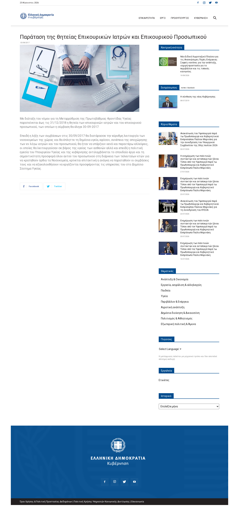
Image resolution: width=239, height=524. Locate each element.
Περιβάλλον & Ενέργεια (175, 301)
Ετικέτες (164, 380)
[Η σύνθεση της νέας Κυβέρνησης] (168, 101)
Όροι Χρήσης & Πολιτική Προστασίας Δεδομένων (46, 501)
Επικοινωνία (137, 501)
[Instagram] (204, 2)
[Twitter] (210, 2)
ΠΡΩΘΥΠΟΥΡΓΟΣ (180, 18)
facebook (191, 88)
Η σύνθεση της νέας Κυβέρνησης (197, 96)
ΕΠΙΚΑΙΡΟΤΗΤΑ (147, 18)
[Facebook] (198, 2)
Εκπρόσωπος (169, 87)
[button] (214, 18)
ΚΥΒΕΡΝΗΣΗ (201, 18)
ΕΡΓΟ (163, 18)
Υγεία (164, 296)
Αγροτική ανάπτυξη (172, 307)
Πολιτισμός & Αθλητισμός (177, 318)
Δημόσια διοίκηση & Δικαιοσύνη (180, 312)
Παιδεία (165, 290)
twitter (183, 88)
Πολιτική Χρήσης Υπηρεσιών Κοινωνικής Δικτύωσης (102, 501)
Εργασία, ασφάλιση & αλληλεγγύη (181, 284)
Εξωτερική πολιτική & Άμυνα (178, 324)
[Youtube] (216, 2)
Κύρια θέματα (169, 124)
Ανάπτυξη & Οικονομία (174, 279)
